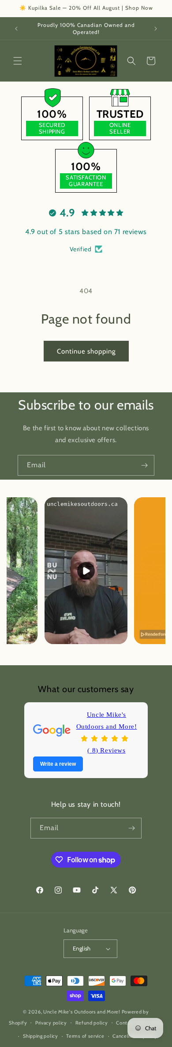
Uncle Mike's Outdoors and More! (106, 720)
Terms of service (85, 1036)
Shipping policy (40, 1036)
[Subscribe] (144, 465)
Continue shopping (86, 351)
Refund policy (91, 1023)
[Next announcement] (155, 28)
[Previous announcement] (16, 28)
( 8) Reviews (106, 750)
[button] (17, 61)
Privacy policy (51, 1023)
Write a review (58, 764)
